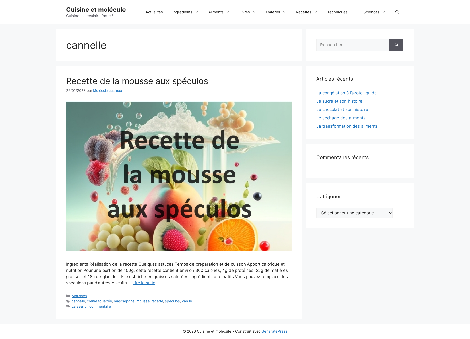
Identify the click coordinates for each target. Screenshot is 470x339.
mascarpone (124, 301)
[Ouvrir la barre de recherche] (397, 12)
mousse (143, 301)
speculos (172, 301)
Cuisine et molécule (96, 9)
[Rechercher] (396, 45)
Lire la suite (144, 282)
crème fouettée (99, 301)
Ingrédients (182, 12)
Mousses (79, 296)
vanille (187, 301)
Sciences (371, 12)
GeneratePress (274, 331)
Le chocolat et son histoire (342, 109)
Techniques (337, 12)
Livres (244, 12)
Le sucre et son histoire (339, 101)
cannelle (78, 301)
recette (157, 301)
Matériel (273, 12)
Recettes (303, 12)
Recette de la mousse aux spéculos (137, 81)
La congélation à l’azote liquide (346, 92)
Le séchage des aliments (340, 117)
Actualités (154, 12)
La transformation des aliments (347, 126)
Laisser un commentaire (91, 306)
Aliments (215, 12)
